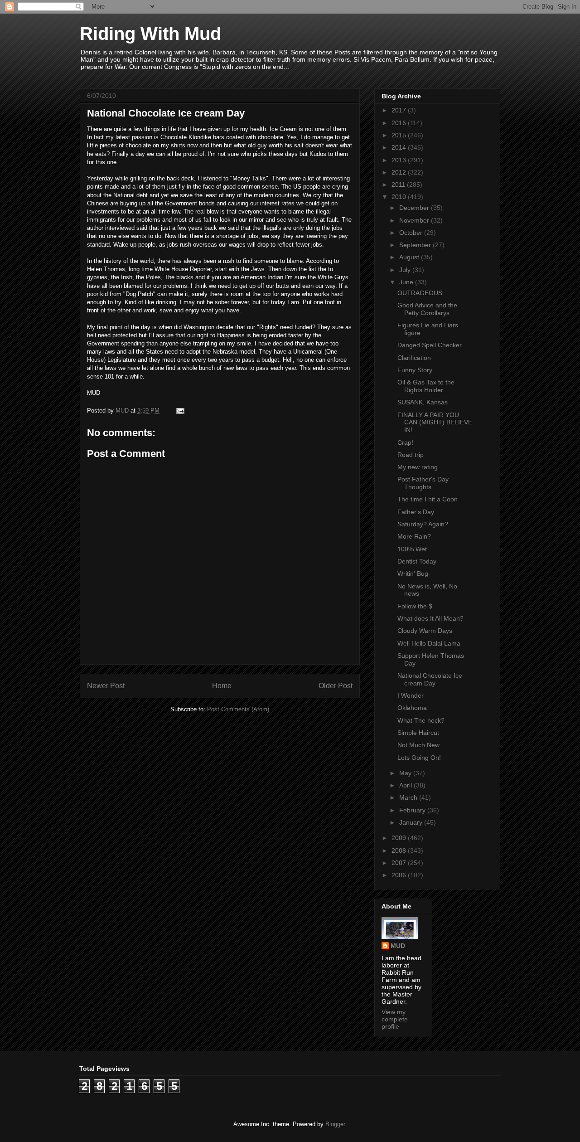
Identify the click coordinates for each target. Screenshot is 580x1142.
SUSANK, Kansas (422, 402)
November (415, 220)
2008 (400, 850)
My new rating (417, 467)
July (405, 269)
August (410, 257)
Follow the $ (414, 606)
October (411, 232)
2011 (399, 184)
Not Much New (418, 744)
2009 (400, 837)
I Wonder (410, 695)
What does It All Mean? (430, 618)
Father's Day (415, 511)
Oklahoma (412, 707)
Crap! (405, 442)
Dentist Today (416, 561)
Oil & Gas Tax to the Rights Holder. (425, 386)
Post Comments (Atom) (238, 709)
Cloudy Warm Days (424, 630)
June (407, 282)
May (406, 773)
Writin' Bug (412, 573)
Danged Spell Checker (429, 345)
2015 (400, 135)
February (413, 810)
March (409, 797)
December (415, 207)
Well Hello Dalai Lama (428, 643)
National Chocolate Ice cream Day (429, 679)
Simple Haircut (418, 732)
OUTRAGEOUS (419, 292)
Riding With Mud (150, 34)
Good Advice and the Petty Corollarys (427, 308)
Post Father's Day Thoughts (423, 483)
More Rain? (414, 536)
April (406, 785)
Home (222, 686)
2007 (400, 862)
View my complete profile (395, 1019)
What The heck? (421, 720)
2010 (400, 196)
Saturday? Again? (422, 524)
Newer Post (106, 686)
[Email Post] (179, 410)
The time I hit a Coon (427, 499)
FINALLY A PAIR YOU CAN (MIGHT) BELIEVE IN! (434, 422)
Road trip (410, 454)
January (411, 822)
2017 (400, 110)
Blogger (335, 1124)
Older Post (336, 686)
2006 (400, 875)
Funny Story (414, 370)
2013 (400, 160)
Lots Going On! (419, 757)
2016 (400, 122)
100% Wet (412, 549)
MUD (398, 945)
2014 (400, 147)
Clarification (414, 357)
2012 (400, 172)
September (416, 244)
